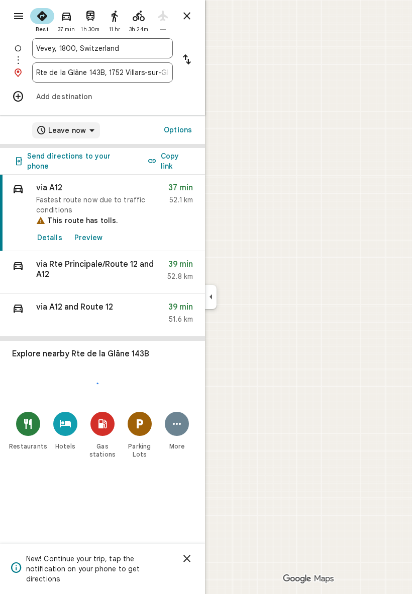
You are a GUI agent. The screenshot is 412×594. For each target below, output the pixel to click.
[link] (102, 213)
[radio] (42, 19)
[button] (102, 272)
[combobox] (102, 48)
